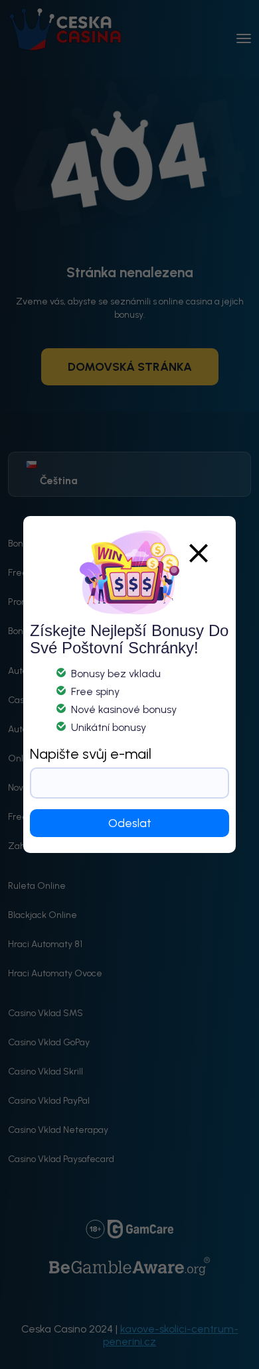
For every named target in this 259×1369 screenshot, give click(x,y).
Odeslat (129, 823)
